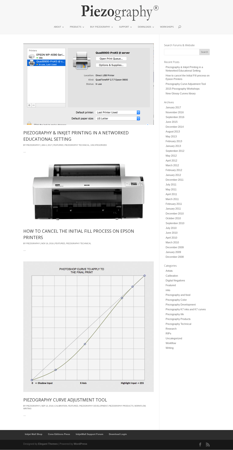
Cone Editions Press (59, 434)
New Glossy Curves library (181, 93)
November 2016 (175, 112)
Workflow (140, 406)
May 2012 (171, 155)
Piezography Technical (77, 145)
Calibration (61, 406)
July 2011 (171, 184)
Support (124, 27)
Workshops (167, 27)
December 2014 (175, 126)
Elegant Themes (48, 444)
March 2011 (172, 199)
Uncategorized (99, 145)
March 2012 (172, 165)
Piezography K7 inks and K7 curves (186, 309)
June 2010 (172, 232)
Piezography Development (93, 406)
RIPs (168, 333)
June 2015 (172, 122)
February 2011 (174, 204)
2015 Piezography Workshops (183, 88)
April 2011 (171, 194)
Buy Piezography (100, 27)
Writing (27, 408)
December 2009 (175, 247)
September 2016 (175, 117)
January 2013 (173, 146)
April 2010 (171, 237)
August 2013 (173, 131)
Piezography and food (178, 295)
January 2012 (173, 175)
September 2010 (175, 223)
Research (171, 328)
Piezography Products (121, 406)
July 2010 (171, 228)
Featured (58, 145)
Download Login (118, 434)
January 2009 (173, 252)
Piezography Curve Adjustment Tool (65, 400)
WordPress (80, 444)
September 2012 (175, 151)
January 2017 (173, 107)
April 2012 (171, 160)
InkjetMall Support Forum (89, 434)
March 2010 (172, 242)
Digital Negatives (175, 280)
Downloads (144, 27)
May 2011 (171, 189)
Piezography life (175, 314)
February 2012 (174, 170)
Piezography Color (176, 300)
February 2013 (174, 141)
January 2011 (173, 208)
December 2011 (175, 179)
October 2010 (173, 218)
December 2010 (175, 213)
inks (168, 290)
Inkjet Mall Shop (33, 434)
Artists (169, 270)
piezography (33, 145)
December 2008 (175, 257)
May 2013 (171, 136)
